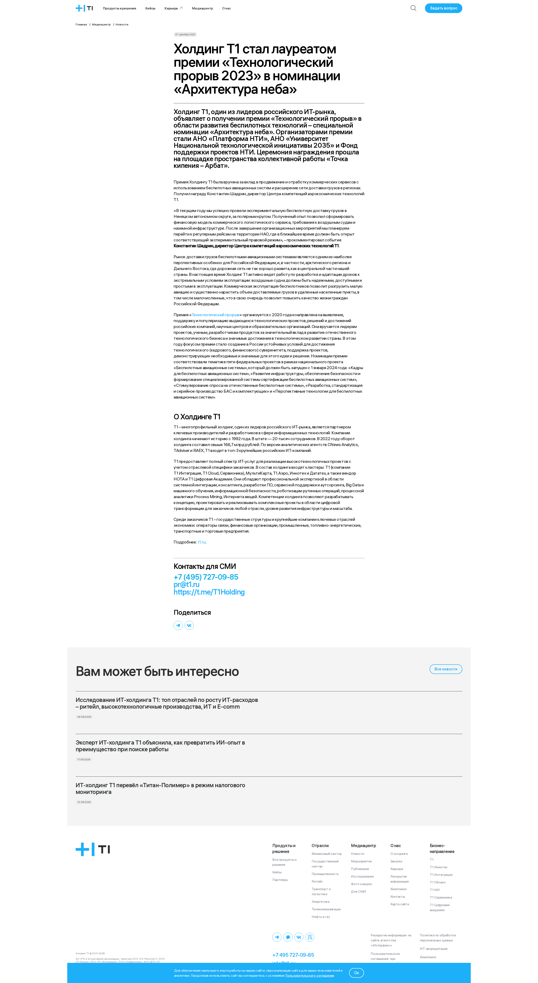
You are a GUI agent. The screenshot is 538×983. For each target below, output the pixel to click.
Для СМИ (358, 891)
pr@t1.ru (186, 584)
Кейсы (150, 8)
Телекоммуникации (326, 909)
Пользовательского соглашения (309, 975)
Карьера (171, 8)
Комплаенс (398, 889)
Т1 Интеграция (441, 874)
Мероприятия (361, 861)
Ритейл (317, 881)
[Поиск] (413, 8)
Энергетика (320, 901)
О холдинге (399, 853)
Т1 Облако (438, 882)
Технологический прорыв (215, 314)
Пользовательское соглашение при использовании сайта (386, 958)
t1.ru (202, 542)
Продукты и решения (119, 8)
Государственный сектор (325, 863)
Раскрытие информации (399, 878)
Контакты (397, 896)
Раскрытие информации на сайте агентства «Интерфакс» (391, 940)
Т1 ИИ (435, 890)
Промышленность (325, 874)
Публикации (360, 869)
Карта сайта (399, 904)
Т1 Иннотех (438, 867)
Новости (357, 853)
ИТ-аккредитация (433, 948)
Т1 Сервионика (441, 897)
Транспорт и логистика (321, 891)
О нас (226, 8)
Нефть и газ (321, 917)
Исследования (362, 876)
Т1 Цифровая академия (440, 907)
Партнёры (280, 880)
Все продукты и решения (284, 862)
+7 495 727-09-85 (293, 955)
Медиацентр (202, 8)
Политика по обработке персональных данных (439, 937)
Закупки (396, 861)
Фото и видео (361, 884)
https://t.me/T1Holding (209, 591)
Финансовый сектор (327, 853)
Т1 (432, 859)
